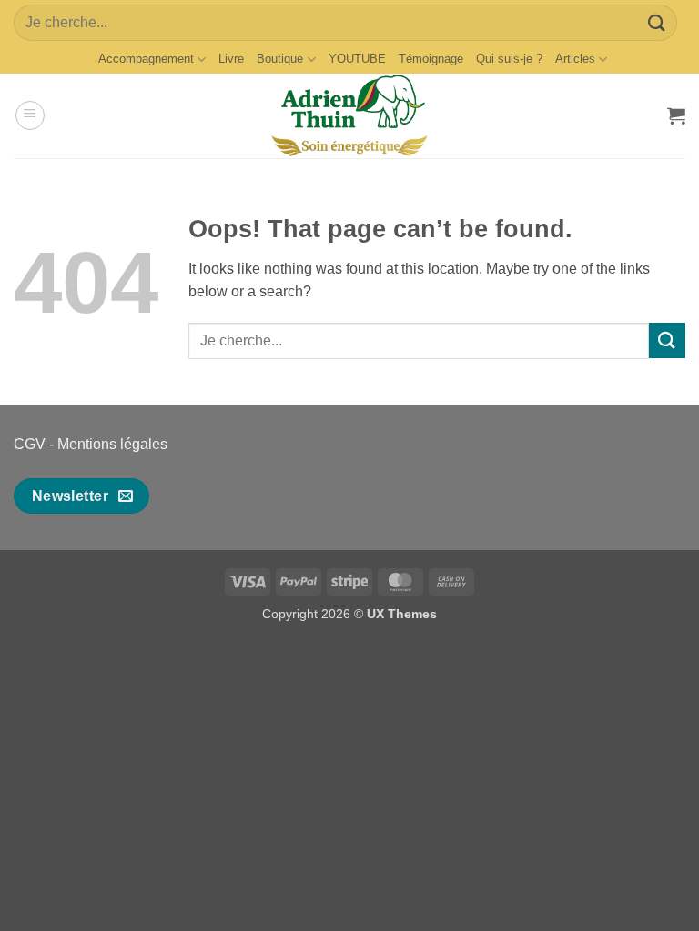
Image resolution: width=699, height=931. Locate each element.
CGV (30, 444)
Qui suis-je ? (509, 58)
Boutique (280, 58)
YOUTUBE (357, 58)
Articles (575, 58)
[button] (30, 115)
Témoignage (431, 58)
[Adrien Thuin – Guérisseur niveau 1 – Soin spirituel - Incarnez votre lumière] (349, 116)
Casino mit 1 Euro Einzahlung (349, 658)
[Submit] (657, 22)
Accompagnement (146, 58)
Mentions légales (112, 444)
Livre (231, 58)
